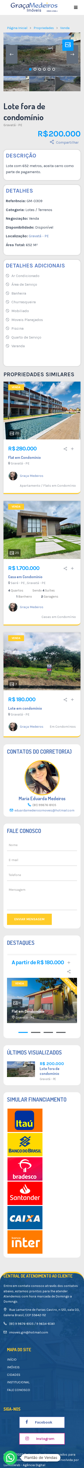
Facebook (43, 1422)
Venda (65, 28)
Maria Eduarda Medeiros (42, 798)
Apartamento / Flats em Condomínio (48, 486)
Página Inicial (17, 28)
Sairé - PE (18, 583)
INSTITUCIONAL (18, 1382)
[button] (10, 1458)
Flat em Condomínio (24, 457)
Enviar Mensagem (29, 919)
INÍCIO (12, 1360)
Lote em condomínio (25, 708)
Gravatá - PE (13, 125)
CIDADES (13, 1375)
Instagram (44, 1438)
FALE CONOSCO (18, 1390)
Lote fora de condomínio (50, 1071)
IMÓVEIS (13, 1367)
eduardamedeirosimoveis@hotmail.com (44, 810)
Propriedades (44, 28)
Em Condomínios (63, 727)
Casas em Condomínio (59, 617)
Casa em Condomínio (25, 576)
